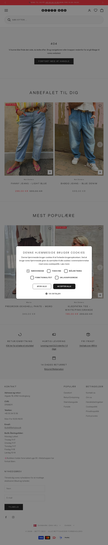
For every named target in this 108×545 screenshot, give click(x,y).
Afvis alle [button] (42, 286)
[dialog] (54, 272)
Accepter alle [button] (64, 286)
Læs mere (64, 264)
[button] (54, 293)
